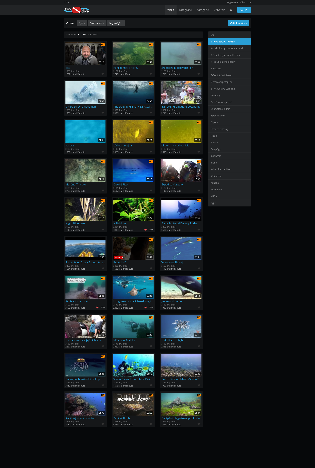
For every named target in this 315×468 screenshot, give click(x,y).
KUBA (214, 196)
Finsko (214, 135)
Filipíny (214, 122)
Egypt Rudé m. (218, 115)
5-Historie (216, 68)
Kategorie (203, 10)
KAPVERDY (216, 189)
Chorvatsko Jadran (220, 108)
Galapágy (215, 149)
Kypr (213, 202)
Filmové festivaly (219, 129)
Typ (81, 23)
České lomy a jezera (221, 102)
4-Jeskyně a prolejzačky (223, 61)
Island (214, 162)
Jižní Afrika (216, 176)
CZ (66, 2)
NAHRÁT (244, 9)
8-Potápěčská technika (223, 88)
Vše (212, 34)
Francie (214, 142)
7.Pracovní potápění (221, 81)
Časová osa (96, 23)
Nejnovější (115, 23)
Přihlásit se (245, 2)
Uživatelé (219, 10)
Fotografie (185, 10)
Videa (170, 10)
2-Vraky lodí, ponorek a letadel (227, 48)
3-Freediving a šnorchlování (225, 55)
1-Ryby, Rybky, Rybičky (223, 41)
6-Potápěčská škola (221, 75)
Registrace (232, 2)
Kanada (215, 182)
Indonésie (216, 155)
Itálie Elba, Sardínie (221, 169)
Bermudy (215, 95)
